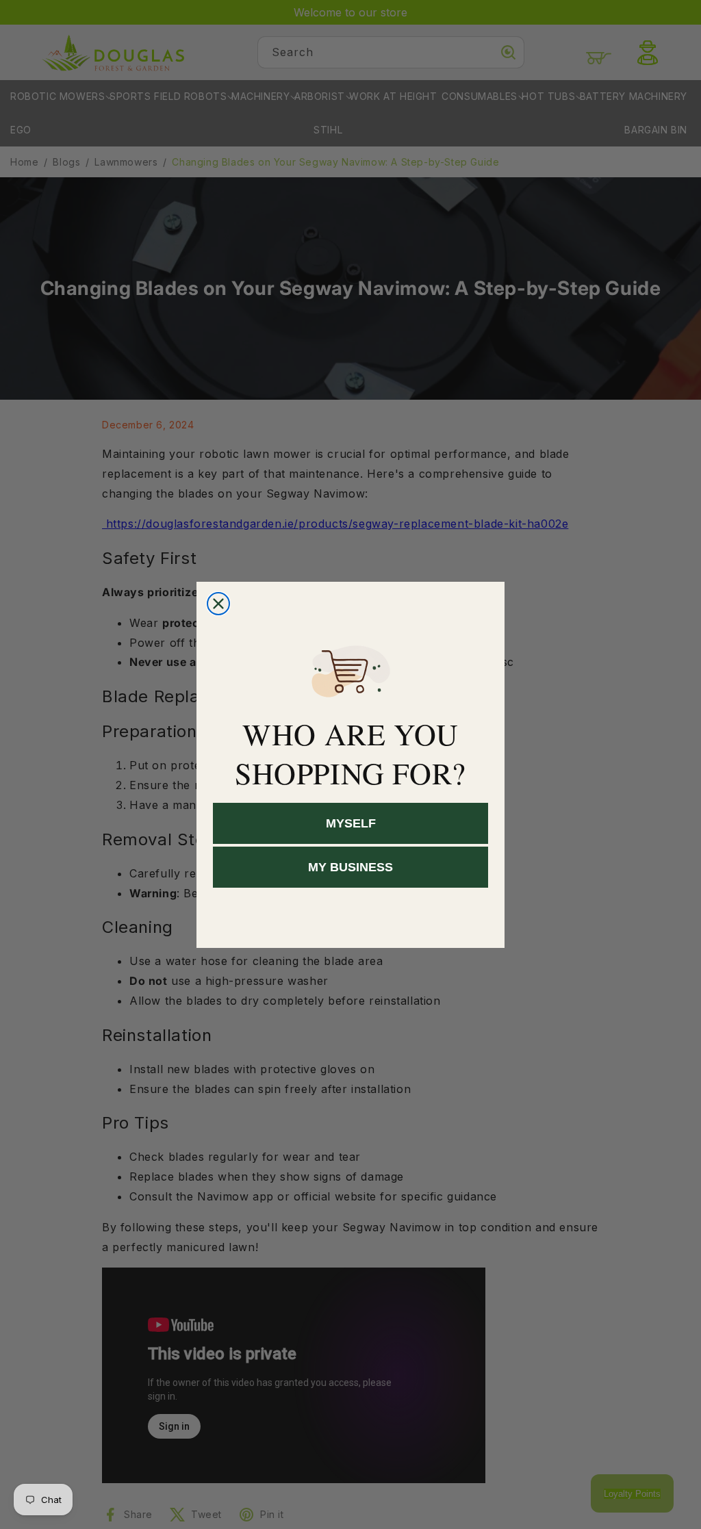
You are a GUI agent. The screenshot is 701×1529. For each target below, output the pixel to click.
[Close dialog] (218, 604)
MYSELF (351, 823)
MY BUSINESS (350, 867)
